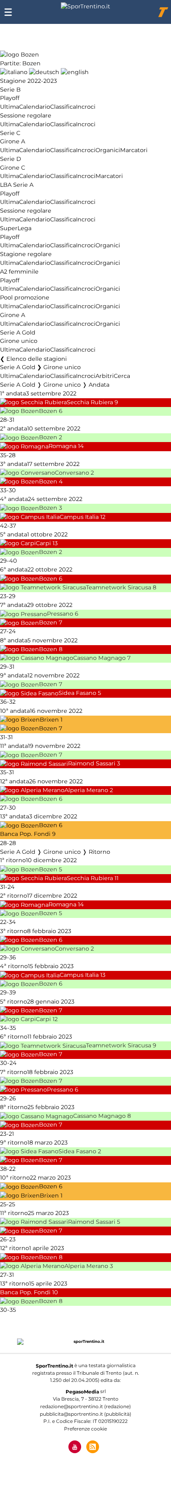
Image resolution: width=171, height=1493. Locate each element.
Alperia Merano (86, 790)
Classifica (63, 106)
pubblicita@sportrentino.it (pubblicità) (85, 1414)
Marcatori (134, 150)
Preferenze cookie (85, 1429)
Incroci (85, 106)
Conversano (72, 472)
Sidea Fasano (77, 693)
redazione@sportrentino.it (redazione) (85, 1406)
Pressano (60, 614)
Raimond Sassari (91, 763)
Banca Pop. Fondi (25, 834)
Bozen (48, 411)
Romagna (62, 446)
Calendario (34, 106)
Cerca (122, 376)
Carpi (43, 543)
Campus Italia (79, 516)
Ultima (9, 106)
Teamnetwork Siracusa (118, 587)
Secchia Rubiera (90, 402)
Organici (107, 150)
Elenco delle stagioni (36, 358)
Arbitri (104, 376)
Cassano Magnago (99, 657)
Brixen (49, 719)
